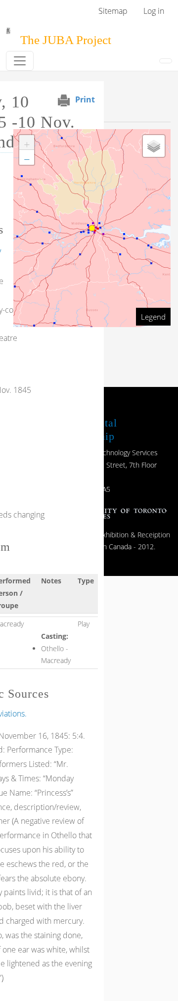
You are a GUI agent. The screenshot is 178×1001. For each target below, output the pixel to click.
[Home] (8, 34)
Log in (153, 10)
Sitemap (113, 10)
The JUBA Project (65, 40)
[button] (26, 142)
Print (85, 99)
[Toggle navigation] (20, 61)
